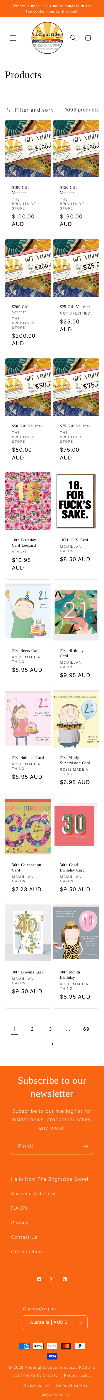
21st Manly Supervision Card (75, 760)
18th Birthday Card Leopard (24, 543)
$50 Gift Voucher (27, 426)
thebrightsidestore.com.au (52, 1367)
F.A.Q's (19, 1208)
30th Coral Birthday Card (72, 867)
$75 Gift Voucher (75, 426)
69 (86, 1029)
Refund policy (77, 1375)
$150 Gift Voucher (68, 190)
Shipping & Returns (34, 1193)
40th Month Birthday (70, 975)
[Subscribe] (85, 1146)
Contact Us (24, 1237)
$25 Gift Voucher (75, 306)
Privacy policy (35, 1385)
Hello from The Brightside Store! (49, 1179)
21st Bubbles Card (28, 758)
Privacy (19, 1222)
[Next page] (52, 1044)
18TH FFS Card (74, 540)
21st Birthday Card (71, 653)
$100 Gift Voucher (20, 190)
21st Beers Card (26, 650)
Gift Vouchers (27, 1251)
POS (83, 1367)
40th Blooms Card (28, 972)
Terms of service (71, 1385)
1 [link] (14, 1029)
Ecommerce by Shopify (35, 1375)
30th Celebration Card (26, 867)
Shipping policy (55, 1395)
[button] (13, 37)
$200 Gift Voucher (20, 309)
